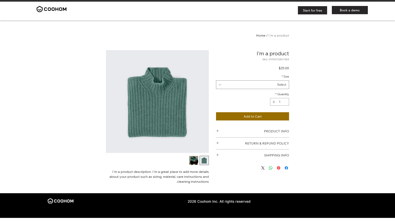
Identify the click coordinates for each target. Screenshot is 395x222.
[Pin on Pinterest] (278, 167)
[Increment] (273, 101)
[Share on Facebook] (286, 167)
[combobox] (252, 84)
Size (285, 76)
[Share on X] (262, 167)
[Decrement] (285, 101)
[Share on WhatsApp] (270, 167)
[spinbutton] (279, 101)
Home (260, 35)
